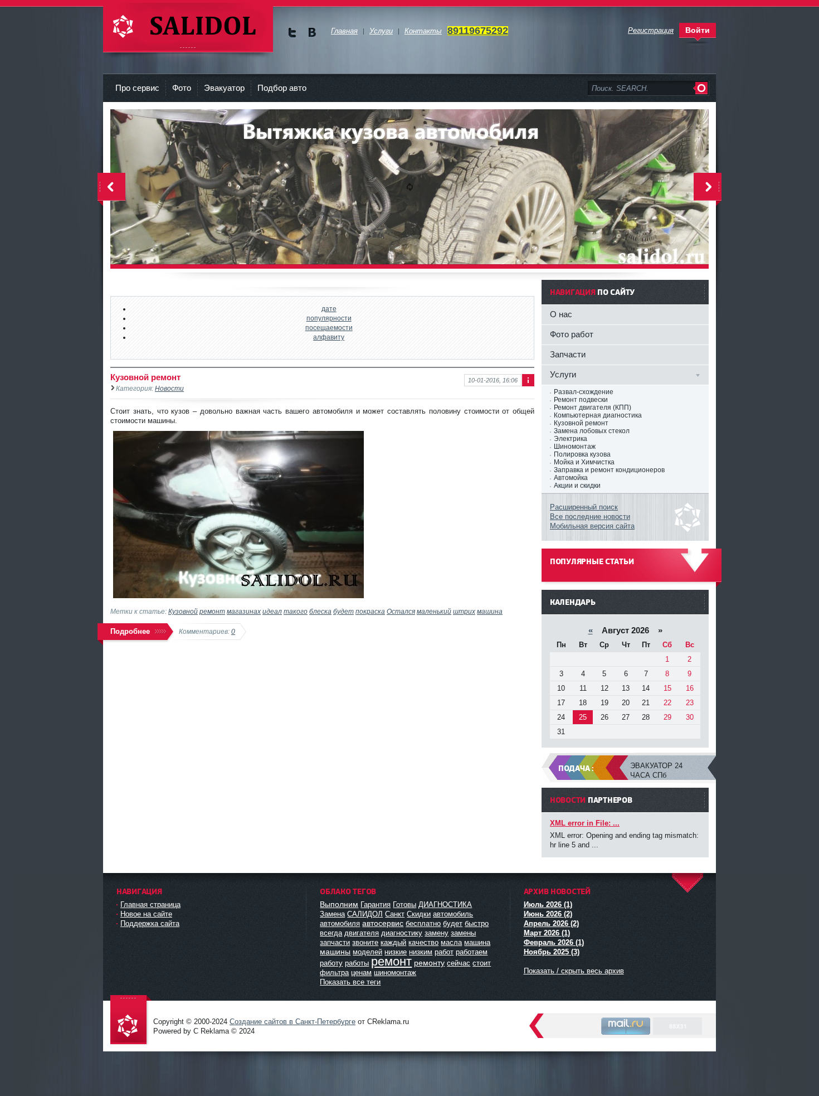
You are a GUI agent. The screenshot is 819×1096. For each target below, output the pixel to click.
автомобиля (340, 923)
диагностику (401, 933)
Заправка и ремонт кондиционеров (609, 470)
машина (490, 611)
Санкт (394, 914)
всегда (331, 933)
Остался (401, 611)
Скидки (419, 914)
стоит (481, 963)
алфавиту (328, 337)
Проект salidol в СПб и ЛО (131, 1020)
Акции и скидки (577, 485)
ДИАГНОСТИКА (445, 904)
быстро (477, 923)
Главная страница (150, 904)
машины (335, 951)
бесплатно (423, 923)
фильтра (334, 972)
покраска (370, 611)
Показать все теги (350, 982)
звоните (365, 942)
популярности (329, 318)
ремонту (429, 962)
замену (436, 933)
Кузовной (183, 611)
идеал (272, 611)
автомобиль (453, 914)
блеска (320, 611)
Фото (181, 88)
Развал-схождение (583, 392)
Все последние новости (590, 516)
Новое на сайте (146, 914)
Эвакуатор (224, 88)
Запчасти (568, 354)
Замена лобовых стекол (592, 431)
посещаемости (329, 327)
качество (423, 942)
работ (444, 952)
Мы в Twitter (292, 32)
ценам (361, 972)
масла (451, 942)
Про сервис (137, 88)
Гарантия (375, 904)
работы (357, 963)
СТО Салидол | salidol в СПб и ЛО (188, 27)
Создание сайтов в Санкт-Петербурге (292, 1021)
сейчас (458, 963)
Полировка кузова (582, 454)
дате (329, 308)
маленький (434, 611)
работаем (472, 952)
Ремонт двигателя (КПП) (592, 407)
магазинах (244, 611)
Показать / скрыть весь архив (574, 971)
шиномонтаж (395, 972)
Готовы (404, 904)
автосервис (382, 923)
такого (296, 611)
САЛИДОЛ (365, 914)
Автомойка (571, 478)
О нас (561, 314)
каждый (393, 942)
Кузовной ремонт (145, 377)
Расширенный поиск (584, 507)
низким (420, 952)
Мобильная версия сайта (592, 526)
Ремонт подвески (581, 400)
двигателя (361, 933)
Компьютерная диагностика (598, 415)
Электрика (570, 439)
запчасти (335, 942)
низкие (395, 952)
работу (331, 963)
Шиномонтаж (575, 446)
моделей (367, 952)
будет (343, 611)
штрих (464, 611)
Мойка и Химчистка (584, 462)
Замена (332, 914)
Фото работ (571, 334)
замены (463, 933)
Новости (169, 388)
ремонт (212, 611)
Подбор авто (281, 88)
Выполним (339, 904)
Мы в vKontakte (311, 32)
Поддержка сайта (149, 923)
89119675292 (477, 30)
